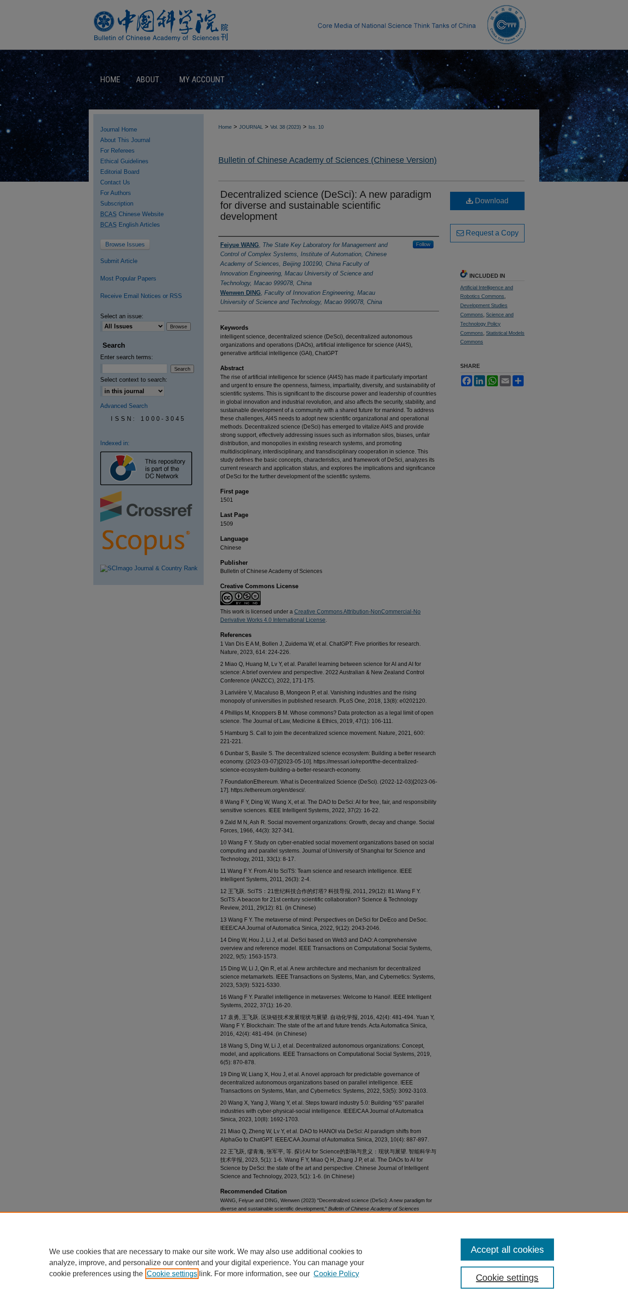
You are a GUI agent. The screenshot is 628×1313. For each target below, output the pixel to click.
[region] (314, 1262)
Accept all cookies (507, 1249)
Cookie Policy (336, 1274)
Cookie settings (172, 1274)
